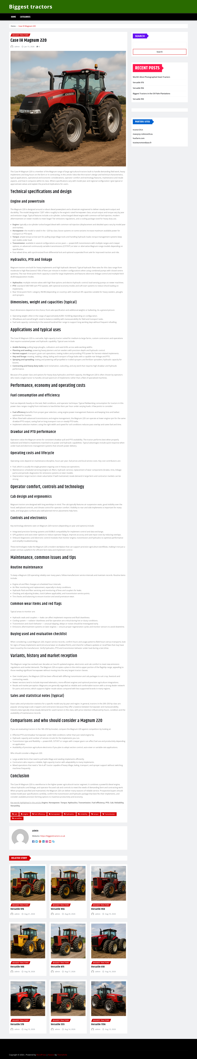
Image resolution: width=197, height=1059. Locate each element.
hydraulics (70, 814)
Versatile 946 (17, 967)
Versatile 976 (17, 909)
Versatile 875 (57, 967)
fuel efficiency (39, 814)
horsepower (55, 814)
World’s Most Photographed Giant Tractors (151, 77)
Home (13, 17)
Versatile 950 (98, 909)
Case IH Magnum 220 (27, 26)
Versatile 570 (17, 1024)
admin (17, 46)
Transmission (110, 814)
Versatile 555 (58, 1024)
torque (95, 814)
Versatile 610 (98, 967)
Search (140, 36)
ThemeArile (62, 1055)
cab (15, 814)
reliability (83, 814)
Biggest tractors (30, 6)
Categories (25, 17)
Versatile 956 (58, 909)
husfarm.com (138, 138)
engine (25, 814)
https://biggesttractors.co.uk (52, 836)
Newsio (51, 1055)
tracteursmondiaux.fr (142, 142)
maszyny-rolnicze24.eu (143, 134)
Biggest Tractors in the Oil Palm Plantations (151, 93)
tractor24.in (138, 129)
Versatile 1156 (98, 1024)
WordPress (41, 1055)
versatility (18, 818)
